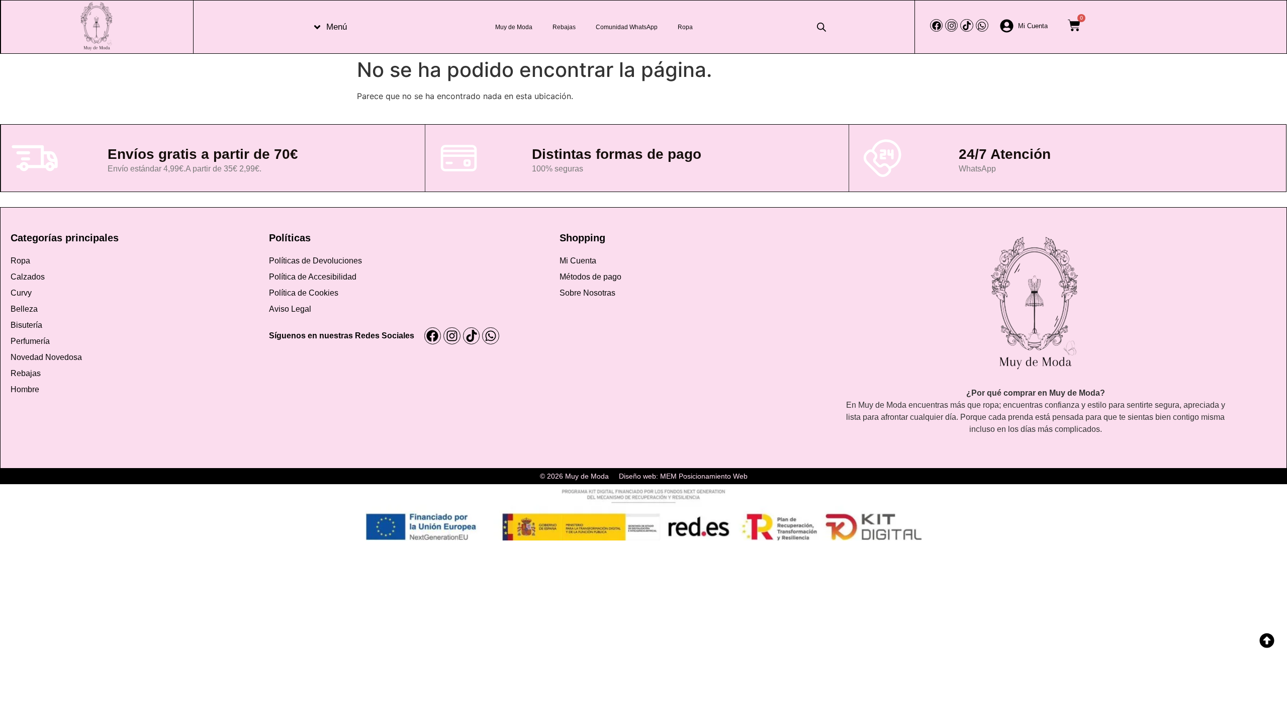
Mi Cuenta (578, 260)
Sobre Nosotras (587, 293)
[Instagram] (951, 25)
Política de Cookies (303, 293)
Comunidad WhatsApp (627, 27)
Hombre (25, 389)
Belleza (24, 309)
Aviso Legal (290, 309)
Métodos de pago (590, 277)
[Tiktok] (966, 25)
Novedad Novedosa (46, 357)
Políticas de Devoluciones (315, 260)
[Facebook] (936, 25)
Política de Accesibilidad (312, 277)
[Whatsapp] (982, 25)
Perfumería (30, 341)
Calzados (28, 277)
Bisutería (26, 325)
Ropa (685, 27)
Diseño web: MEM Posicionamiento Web (683, 476)
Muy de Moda (513, 27)
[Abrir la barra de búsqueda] (821, 27)
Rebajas (564, 27)
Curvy (21, 293)
